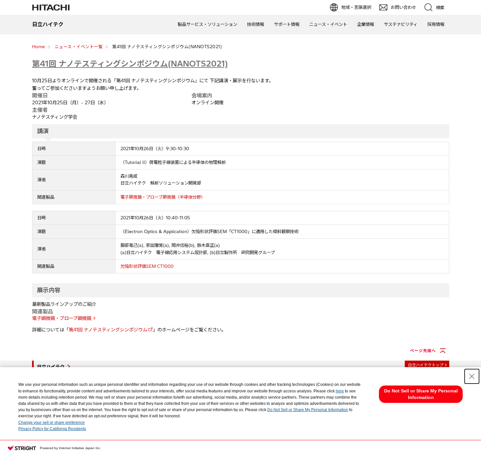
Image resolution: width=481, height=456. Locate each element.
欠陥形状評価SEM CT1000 (146, 266)
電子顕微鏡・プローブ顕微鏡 (61, 318)
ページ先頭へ (423, 350)
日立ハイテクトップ (425, 365)
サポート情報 (286, 24)
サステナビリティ (401, 24)
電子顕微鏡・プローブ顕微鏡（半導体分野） (162, 197)
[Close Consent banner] (472, 376)
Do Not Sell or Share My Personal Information (307, 409)
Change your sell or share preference (51, 422)
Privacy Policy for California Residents (52, 428)
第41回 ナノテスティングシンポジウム (108, 330)
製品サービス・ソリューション (207, 24)
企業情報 (365, 24)
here (340, 391)
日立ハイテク (50, 367)
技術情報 (255, 24)
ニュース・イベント (328, 24)
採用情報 (435, 24)
